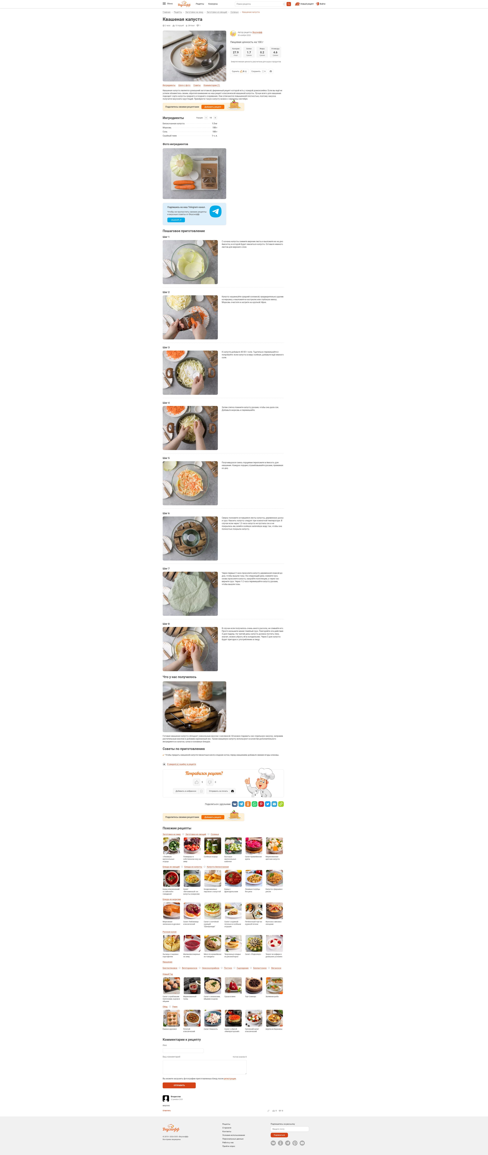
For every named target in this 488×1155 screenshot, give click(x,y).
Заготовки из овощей (217, 12)
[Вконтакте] (235, 804)
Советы (197, 85)
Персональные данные (232, 1139)
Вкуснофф (257, 32)
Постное (228, 968)
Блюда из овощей (171, 867)
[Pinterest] (261, 804)
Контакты (226, 1131)
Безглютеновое (170, 968)
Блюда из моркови (172, 899)
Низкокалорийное (210, 968)
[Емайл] (274, 804)
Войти (322, 4)
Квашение (167, 962)
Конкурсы (213, 4)
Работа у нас (228, 1142)
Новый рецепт (307, 4)
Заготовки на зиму (194, 12)
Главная (166, 12)
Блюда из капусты (193, 867)
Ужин (174, 1006)
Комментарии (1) (212, 85)
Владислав (176, 1096)
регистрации (230, 1078)
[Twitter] (268, 804)
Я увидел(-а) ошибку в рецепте (181, 764)
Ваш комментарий (171, 1057)
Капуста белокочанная (218, 867)
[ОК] (248, 804)
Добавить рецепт (212, 107)
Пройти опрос (228, 1146)
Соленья (235, 12)
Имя (165, 1045)
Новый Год (168, 974)
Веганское (276, 968)
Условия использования (233, 1135)
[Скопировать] (281, 804)
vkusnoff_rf (176, 220)
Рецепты (200, 4)
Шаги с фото (184, 85)
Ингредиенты (169, 85)
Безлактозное (259, 968)
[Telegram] (241, 804)
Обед (165, 1006)
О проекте (226, 1128)
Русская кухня (169, 932)
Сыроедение (242, 968)
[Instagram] (295, 1143)
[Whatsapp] (254, 804)
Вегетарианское (189, 968)
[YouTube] (302, 1143)
